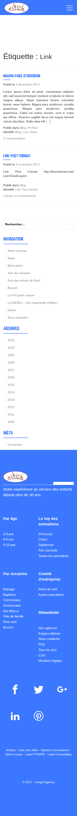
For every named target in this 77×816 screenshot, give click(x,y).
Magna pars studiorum (21, 75)
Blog (23, 127)
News (33, 132)
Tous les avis (47, 650)
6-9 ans (8, 539)
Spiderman (46, 545)
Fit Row (33, 127)
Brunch (12, 288)
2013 (11, 399)
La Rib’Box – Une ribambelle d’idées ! (33, 302)
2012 (11, 407)
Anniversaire (12, 605)
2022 (11, 347)
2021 (11, 355)
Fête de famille (13, 616)
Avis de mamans (19, 273)
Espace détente (49, 633)
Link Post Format (17, 155)
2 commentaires (14, 138)
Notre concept (17, 250)
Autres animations (51, 594)
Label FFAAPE (35, 754)
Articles (11, 750)
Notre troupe (13, 754)
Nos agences (47, 628)
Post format (30, 189)
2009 (11, 422)
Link (25, 132)
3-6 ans (8, 534)
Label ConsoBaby (60, 754)
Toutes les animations (53, 556)
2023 (11, 340)
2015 (11, 384)
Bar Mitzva (10, 611)
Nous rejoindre (18, 317)
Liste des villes (28, 750)
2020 (11, 362)
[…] (48, 121)
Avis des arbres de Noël (24, 280)
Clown (42, 539)
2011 (11, 414)
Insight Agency (45, 782)
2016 (11, 377)
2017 (11, 370)
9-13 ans (9, 545)
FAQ (41, 644)
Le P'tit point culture (21, 295)
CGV (42, 655)
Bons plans (15, 265)
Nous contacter (49, 639)
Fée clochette (47, 550)
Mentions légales (50, 660)
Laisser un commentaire (19, 195)
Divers (12, 310)
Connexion (15, 444)
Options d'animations (55, 750)
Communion (11, 600)
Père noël (9, 622)
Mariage (9, 589)
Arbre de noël (47, 589)
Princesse (45, 534)
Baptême (9, 594)
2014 (11, 392)
